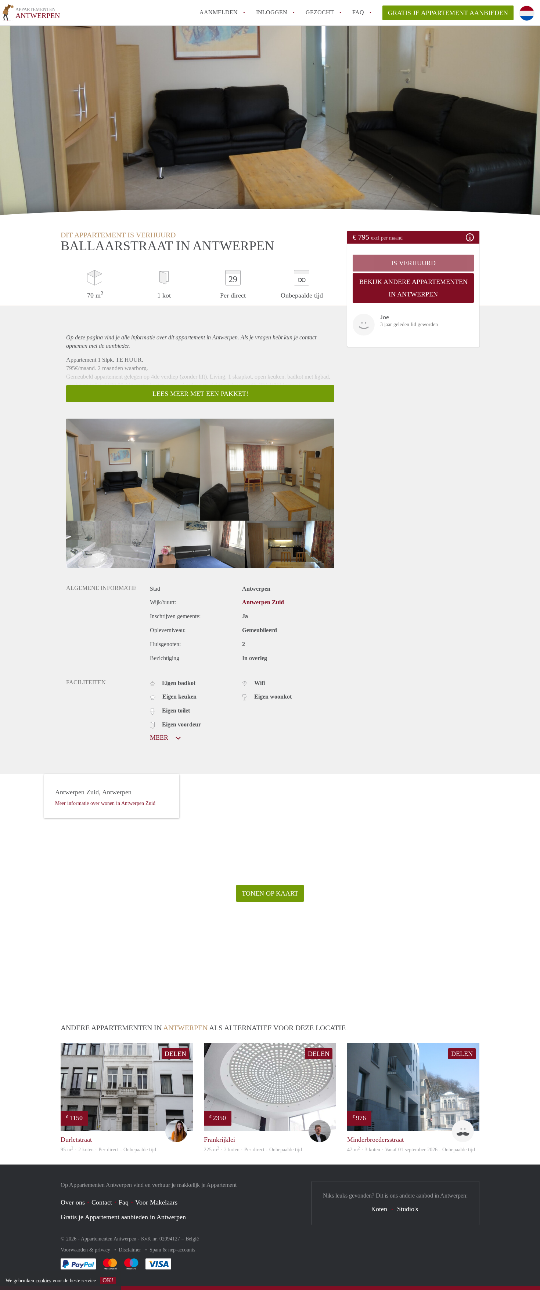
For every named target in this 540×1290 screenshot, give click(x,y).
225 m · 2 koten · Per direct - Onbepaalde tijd (253, 1149)
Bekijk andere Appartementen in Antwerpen (413, 288)
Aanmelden (218, 12)
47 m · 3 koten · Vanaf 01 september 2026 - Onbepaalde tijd (411, 1149)
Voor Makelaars (156, 1202)
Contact (101, 1202)
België (192, 1239)
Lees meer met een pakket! (200, 393)
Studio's (407, 1209)
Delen (175, 1053)
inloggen (271, 12)
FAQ (358, 12)
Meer (160, 737)
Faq (124, 1202)
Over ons (73, 1202)
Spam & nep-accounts (172, 1250)
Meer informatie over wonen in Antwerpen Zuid (105, 803)
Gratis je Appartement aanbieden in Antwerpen (123, 1217)
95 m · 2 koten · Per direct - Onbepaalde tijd (108, 1149)
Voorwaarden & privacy (86, 1250)
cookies (43, 1280)
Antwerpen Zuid (263, 602)
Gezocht (320, 12)
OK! (107, 1280)
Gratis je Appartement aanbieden (448, 13)
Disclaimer (131, 1250)
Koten (379, 1209)
